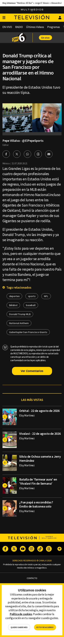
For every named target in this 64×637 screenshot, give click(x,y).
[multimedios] (32, 10)
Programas (53, 27)
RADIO (19, 27)
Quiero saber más (19, 627)
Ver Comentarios (32, 371)
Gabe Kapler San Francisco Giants (28, 332)
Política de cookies (21, 614)
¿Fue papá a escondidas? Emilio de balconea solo (36, 504)
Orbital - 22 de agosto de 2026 (39, 411)
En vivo (45, 37)
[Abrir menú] (3, 17)
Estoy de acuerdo (44, 627)
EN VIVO (7, 27)
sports (31, 296)
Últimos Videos (35, 27)
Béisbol (13, 305)
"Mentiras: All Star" (25, 3)
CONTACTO (32, 578)
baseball (30, 305)
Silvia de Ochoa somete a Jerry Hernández (40, 458)
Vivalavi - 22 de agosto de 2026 (40, 433)
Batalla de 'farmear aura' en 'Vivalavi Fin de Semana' (38, 481)
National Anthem (19, 323)
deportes (14, 296)
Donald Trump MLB (20, 314)
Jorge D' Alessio (42, 3)
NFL (46, 296)
